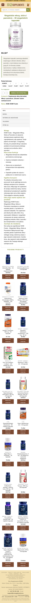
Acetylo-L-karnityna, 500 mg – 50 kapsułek (8, 332)
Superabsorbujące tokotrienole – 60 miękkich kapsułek (8, 425)
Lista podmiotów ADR (9, 596)
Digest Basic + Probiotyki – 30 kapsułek (8, 455)
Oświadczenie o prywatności (15, 577)
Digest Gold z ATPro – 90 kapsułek (23, 550)
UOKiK (15, 596)
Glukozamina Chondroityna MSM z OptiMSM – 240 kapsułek (8, 301)
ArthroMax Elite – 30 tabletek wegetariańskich (8, 269)
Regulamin (25, 572)
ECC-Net (27, 596)
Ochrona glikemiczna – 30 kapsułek (23, 268)
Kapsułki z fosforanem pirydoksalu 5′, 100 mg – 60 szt (23, 333)
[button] (2, 4)
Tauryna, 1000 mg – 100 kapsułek (23, 486)
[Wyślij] (28, 10)
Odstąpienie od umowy (16, 578)
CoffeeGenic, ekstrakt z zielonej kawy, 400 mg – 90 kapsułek (8, 488)
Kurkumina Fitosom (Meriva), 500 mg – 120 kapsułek (23, 394)
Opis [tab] (4, 110)
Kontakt (16, 573)
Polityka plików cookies (15, 576)
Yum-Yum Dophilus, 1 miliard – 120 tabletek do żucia (8, 364)
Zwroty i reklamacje (14, 572)
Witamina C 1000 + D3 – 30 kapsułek (23, 363)
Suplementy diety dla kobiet (17, 96)
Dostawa (4, 572)
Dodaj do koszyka (18, 93)
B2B (21, 573)
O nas (10, 573)
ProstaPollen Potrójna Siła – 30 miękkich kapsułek (8, 519)
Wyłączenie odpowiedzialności (15, 575)
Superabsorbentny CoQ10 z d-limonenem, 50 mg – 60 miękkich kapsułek (23, 520)
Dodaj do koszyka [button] (8, 276)
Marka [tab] (5, 114)
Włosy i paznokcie (7, 98)
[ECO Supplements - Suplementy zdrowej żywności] (15, 4)
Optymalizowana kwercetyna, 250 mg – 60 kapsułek (8, 394)
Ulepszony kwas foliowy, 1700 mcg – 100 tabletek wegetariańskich (23, 301)
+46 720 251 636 (14, 591)
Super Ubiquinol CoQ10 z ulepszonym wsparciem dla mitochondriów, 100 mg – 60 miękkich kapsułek (8, 554)
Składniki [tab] (6, 121)
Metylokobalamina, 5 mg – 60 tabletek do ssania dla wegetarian (23, 456)
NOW (7, 104)
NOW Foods (14, 104)
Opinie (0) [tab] (5, 125)
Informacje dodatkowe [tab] (10, 117)
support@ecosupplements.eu (15, 593)
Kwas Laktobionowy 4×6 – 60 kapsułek (23, 424)
